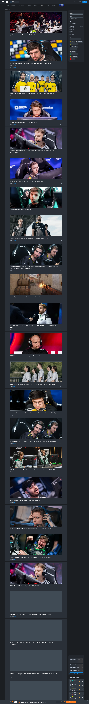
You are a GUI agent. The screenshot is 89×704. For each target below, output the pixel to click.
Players (29, 5)
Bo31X (61, 701)
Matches (13, 5)
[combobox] (76, 18)
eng (80, 1)
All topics (76, 673)
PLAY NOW (71, 701)
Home (7, 5)
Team (70, 21)
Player (71, 16)
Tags (70, 37)
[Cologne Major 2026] (61, 5)
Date (70, 11)
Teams (35, 5)
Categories (72, 26)
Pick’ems (54, 5)
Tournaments (21, 5)
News (42, 5)
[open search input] (72, 2)
